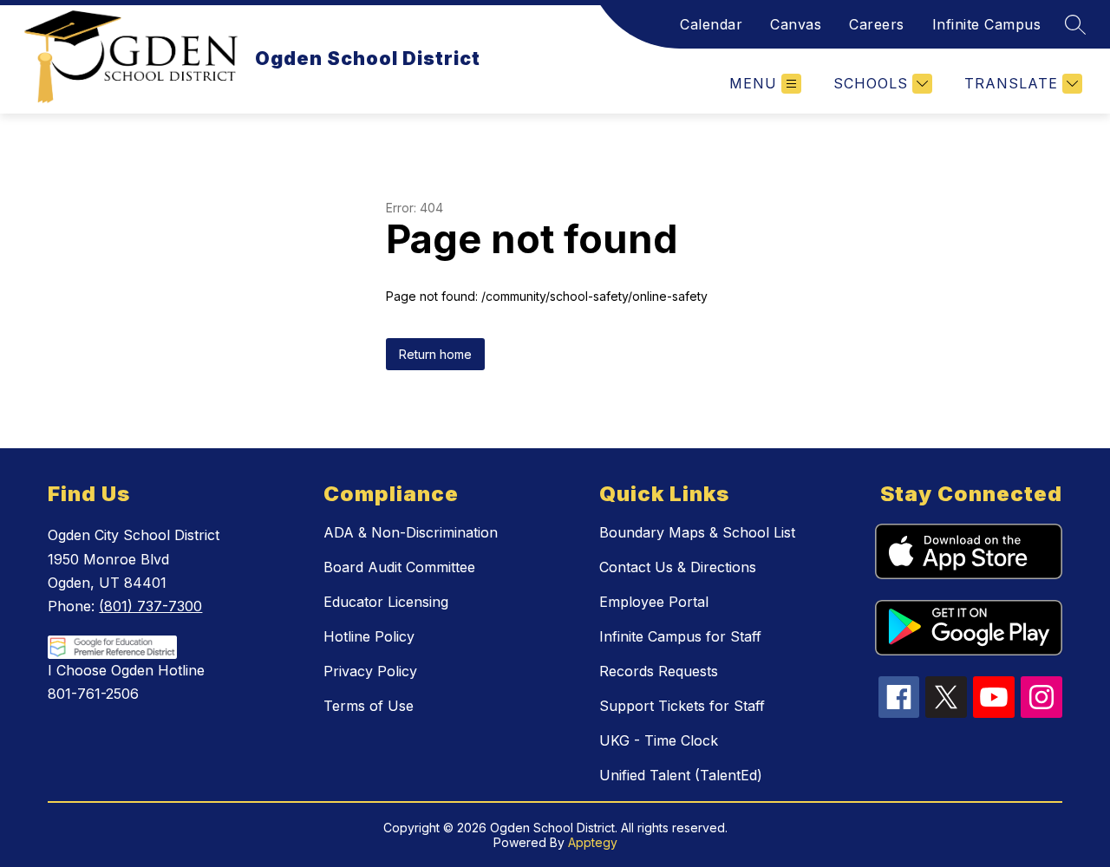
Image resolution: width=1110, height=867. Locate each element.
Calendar (711, 24)
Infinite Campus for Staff (680, 636)
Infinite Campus (986, 24)
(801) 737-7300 (150, 606)
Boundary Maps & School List (697, 532)
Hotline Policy (369, 636)
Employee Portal (653, 601)
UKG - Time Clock (658, 740)
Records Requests (658, 671)
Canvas (795, 24)
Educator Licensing (385, 601)
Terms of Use (368, 705)
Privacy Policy (370, 671)
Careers (876, 24)
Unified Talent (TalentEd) (680, 775)
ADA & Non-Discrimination (410, 532)
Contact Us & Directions (677, 567)
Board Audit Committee (399, 567)
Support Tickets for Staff (682, 705)
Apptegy (592, 842)
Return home (435, 354)
